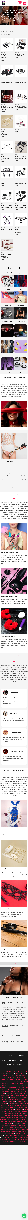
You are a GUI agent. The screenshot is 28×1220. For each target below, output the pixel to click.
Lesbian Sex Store (5, 1139)
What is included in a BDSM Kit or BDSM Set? (12, 1003)
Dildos (3, 1133)
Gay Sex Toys (21, 1139)
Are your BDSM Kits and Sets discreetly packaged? (12, 1042)
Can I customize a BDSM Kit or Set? (11, 1031)
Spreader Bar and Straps (14, 1111)
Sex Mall (16, 1071)
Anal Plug (15, 1123)
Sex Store (3, 1071)
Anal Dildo (4, 1125)
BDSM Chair (20, 1077)
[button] (14, 1003)
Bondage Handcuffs (10, 1107)
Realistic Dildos (10, 1133)
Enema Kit (12, 1127)
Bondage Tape (19, 1109)
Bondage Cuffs (21, 372)
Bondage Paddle (18, 1093)
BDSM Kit (7, 289)
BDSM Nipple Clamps (7, 321)
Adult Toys (7, 1115)
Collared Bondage (9, 1109)
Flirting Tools (5, 1127)
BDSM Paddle (20, 305)
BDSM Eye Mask (21, 321)
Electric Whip (23, 1083)
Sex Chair (17, 1079)
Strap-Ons (18, 1133)
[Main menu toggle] (24, 3)
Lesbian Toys (14, 1137)
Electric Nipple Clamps (7, 1089)
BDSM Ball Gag (23, 1097)
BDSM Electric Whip (6, 1085)
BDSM (20, 289)
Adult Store (10, 1071)
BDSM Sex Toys (6, 1075)
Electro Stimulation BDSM (20, 355)
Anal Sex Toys (8, 1123)
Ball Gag (7, 339)
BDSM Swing (3, 1103)
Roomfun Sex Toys (21, 1101)
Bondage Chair (12, 1077)
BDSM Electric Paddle (10, 1087)
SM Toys (22, 1071)
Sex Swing (7, 372)
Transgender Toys (13, 1141)
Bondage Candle (13, 1099)
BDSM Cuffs (19, 1107)
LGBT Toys (16, 1135)
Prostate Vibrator (12, 1125)
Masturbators (19, 1121)
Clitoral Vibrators (4, 1119)
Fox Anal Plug (22, 1123)
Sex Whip (20, 1091)
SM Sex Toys (10, 1073)
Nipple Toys (10, 1117)
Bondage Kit (10, 1105)
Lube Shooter (19, 1127)
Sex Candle (21, 339)
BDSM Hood (20, 1113)
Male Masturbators (10, 1121)
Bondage (10, 1103)
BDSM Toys (23, 1073)
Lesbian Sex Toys (23, 1137)
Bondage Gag (13, 1097)
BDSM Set (23, 1089)
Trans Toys (23, 1141)
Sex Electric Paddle (23, 1087)
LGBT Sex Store (5, 1137)
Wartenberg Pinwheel (14, 1129)
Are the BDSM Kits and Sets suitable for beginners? (12, 1025)
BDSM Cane (9, 1093)
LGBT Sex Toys (24, 1135)
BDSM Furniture (7, 355)
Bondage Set (17, 1105)
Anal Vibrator (22, 1125)
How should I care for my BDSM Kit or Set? (12, 1036)
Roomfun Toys (11, 1101)
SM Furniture (10, 1079)
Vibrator (16, 1117)
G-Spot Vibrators (15, 1119)
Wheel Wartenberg (11, 1131)
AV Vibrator (23, 1117)
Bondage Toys (18, 1103)
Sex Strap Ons (8, 1135)
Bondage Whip (7, 305)
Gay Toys (14, 1139)
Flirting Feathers (21, 1131)
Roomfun (3, 1101)
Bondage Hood (12, 1113)
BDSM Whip (13, 1091)
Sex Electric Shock (13, 1083)
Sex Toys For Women (17, 1115)
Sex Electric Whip (17, 1085)
